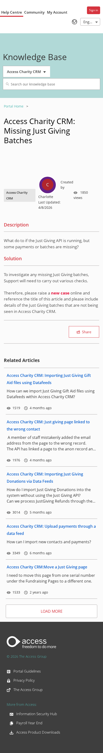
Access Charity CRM (27, 73)
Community (34, 12)
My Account (57, 12)
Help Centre (11, 12)
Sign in (93, 10)
